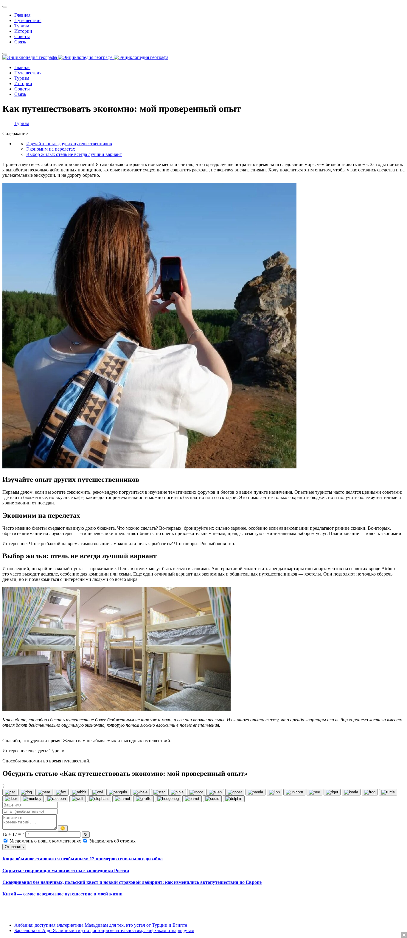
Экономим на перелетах (50, 148)
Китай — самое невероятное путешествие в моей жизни (62, 893)
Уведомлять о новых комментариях (45, 840)
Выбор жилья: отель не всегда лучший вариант (74, 154)
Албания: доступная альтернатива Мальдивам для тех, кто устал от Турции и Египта (100, 925)
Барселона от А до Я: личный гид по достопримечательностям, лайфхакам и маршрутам (104, 930)
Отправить (14, 847)
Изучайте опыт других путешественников (69, 143)
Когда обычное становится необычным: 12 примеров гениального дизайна (82, 858)
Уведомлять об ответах (112, 840)
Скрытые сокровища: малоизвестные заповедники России (65, 870)
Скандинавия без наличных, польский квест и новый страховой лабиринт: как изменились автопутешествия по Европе (132, 882)
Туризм (21, 123)
